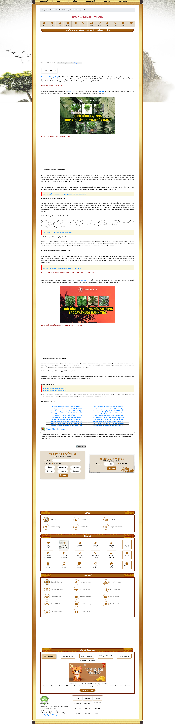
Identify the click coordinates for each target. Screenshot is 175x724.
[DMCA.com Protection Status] (44, 700)
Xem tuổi (60, 1)
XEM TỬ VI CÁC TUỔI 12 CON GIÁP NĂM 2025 (87, 17)
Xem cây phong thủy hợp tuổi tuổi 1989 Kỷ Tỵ (108, 406)
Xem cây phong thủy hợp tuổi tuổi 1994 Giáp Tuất (108, 417)
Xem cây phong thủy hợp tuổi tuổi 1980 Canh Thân (67, 408)
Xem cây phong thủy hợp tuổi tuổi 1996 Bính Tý (108, 421)
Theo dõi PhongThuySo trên (65, 63)
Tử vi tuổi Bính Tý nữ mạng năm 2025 (54, 388)
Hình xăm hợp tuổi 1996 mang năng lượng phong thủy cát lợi (62, 268)
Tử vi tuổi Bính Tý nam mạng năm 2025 (55, 390)
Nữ (60, 463)
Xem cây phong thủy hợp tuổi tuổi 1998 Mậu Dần (108, 425)
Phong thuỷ (90, 1)
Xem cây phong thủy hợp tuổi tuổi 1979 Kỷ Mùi (66, 406)
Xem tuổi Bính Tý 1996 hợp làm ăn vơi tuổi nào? (57, 232)
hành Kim (101, 91)
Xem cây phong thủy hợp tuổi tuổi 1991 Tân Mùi (108, 411)
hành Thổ (83, 280)
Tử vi (75, 1)
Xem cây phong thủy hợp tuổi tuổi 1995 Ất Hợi (108, 419)
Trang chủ (44, 1)
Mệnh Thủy (71, 91)
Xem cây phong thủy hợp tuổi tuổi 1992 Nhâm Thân (108, 413)
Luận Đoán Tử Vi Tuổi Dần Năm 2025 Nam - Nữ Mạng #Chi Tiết (87, 684)
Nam (55, 463)
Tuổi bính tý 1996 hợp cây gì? (50, 77)
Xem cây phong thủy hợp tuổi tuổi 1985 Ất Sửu (66, 419)
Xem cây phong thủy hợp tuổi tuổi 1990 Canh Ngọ (108, 408)
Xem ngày (123, 1)
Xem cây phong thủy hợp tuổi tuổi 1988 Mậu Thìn (66, 425)
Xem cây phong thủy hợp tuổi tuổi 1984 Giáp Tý (67, 417)
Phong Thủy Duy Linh (55, 429)
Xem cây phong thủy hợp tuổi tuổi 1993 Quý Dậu (108, 415)
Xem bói (107, 1)
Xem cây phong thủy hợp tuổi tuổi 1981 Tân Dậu (66, 411)
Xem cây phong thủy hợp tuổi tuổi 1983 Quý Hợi (67, 415)
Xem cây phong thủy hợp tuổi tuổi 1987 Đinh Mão (66, 423)
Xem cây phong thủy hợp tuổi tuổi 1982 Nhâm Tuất (66, 413)
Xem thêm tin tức (87, 690)
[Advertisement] (87, 47)
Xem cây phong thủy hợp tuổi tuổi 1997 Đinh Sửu (108, 423)
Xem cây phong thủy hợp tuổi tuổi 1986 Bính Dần (66, 421)
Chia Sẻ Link (82, 446)
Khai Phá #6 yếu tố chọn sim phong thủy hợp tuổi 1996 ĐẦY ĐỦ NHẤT (64, 194)
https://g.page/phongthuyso (52, 715)
